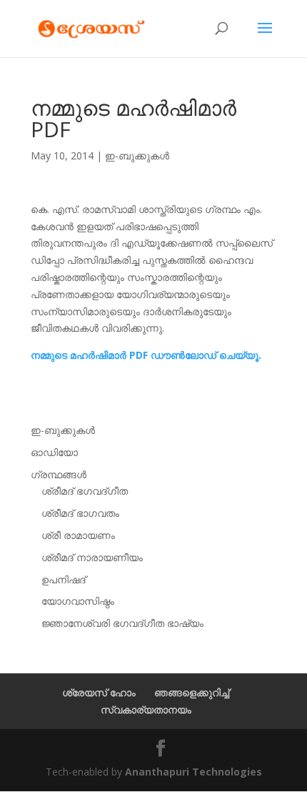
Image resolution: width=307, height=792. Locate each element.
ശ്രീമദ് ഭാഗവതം (80, 513)
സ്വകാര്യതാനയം (146, 709)
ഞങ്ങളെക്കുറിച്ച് (191, 692)
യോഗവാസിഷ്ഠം (77, 601)
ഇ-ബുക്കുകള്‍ (137, 155)
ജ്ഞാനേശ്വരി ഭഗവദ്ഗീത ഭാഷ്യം (122, 623)
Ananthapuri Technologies (193, 771)
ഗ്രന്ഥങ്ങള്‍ (58, 474)
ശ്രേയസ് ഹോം (99, 692)
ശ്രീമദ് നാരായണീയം (92, 557)
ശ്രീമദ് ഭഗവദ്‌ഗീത (84, 491)
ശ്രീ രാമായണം (78, 535)
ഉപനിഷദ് (63, 579)
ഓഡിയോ (54, 452)
